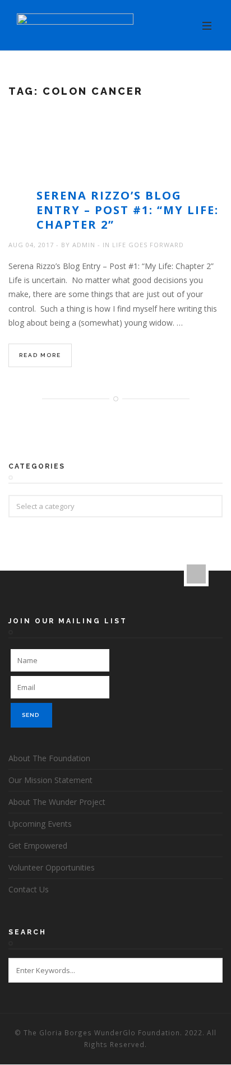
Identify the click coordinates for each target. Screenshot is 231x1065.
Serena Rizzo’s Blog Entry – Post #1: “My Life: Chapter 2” (127, 210)
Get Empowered (37, 845)
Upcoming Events (40, 823)
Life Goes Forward (148, 244)
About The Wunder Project (56, 802)
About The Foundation (49, 758)
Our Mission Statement (50, 780)
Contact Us (28, 889)
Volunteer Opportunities (51, 867)
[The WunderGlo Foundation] (75, 25)
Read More (40, 355)
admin (83, 244)
